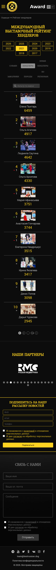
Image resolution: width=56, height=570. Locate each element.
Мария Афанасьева (28, 200)
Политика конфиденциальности (28, 560)
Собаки (13, 66)
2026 (8, 43)
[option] (28, 368)
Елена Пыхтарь (28, 106)
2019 (47, 48)
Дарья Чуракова (28, 317)
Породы (28, 76)
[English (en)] (52, 7)
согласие (17, 436)
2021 (21, 48)
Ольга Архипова (28, 176)
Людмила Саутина (28, 153)
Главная (5, 17)
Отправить (28, 537)
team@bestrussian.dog (28, 556)
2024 (34, 43)
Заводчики (13, 76)
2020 (34, 48)
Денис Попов (28, 293)
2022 (8, 48)
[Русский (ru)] (48, 7)
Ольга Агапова (28, 130)
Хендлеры (28, 66)
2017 (34, 53)
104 (32, 333)
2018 (21, 53)
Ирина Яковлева (28, 270)
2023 (47, 43)
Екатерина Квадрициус (28, 247)
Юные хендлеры (42, 63)
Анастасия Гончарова (28, 223)
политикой (29, 431)
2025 (21, 43)
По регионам (42, 74)
